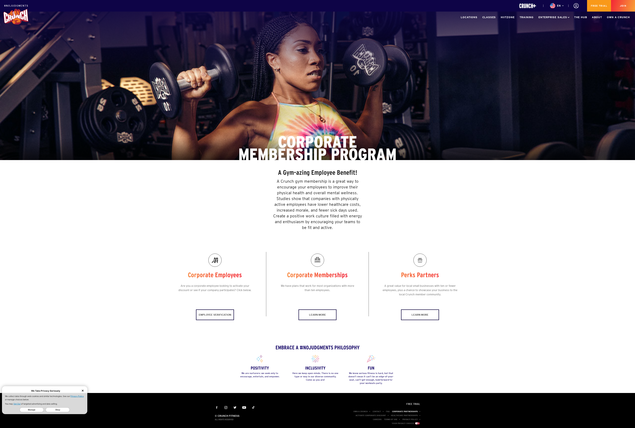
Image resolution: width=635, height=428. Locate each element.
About (597, 17)
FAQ (388, 411)
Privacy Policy (410, 419)
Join (623, 5)
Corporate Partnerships (405, 411)
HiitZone (507, 17)
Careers (377, 419)
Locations (469, 17)
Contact (377, 411)
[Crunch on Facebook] (216, 408)
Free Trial (599, 5)
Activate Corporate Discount (371, 415)
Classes (489, 17)
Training (526, 17)
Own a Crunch (618, 17)
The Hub (580, 17)
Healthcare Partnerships (404, 415)
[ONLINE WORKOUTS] (527, 6)
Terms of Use (390, 419)
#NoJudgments (16, 5)
